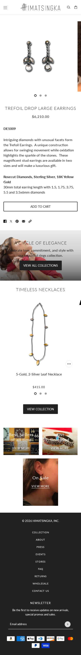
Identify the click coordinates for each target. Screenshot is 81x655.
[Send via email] (23, 221)
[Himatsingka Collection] (40, 7)
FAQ (40, 568)
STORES (40, 561)
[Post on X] (11, 221)
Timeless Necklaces (40, 289)
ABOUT (40, 539)
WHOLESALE (41, 583)
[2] (45, 95)
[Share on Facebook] (5, 221)
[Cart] (76, 7)
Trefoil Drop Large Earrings (40, 108)
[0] (35, 95)
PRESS (40, 547)
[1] (40, 95)
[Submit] (67, 624)
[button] (30, 221)
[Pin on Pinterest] (17, 221)
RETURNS (41, 576)
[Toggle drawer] (5, 7)
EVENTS (41, 554)
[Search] (68, 7)
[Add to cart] (68, 363)
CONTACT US (40, 590)
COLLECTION (40, 532)
